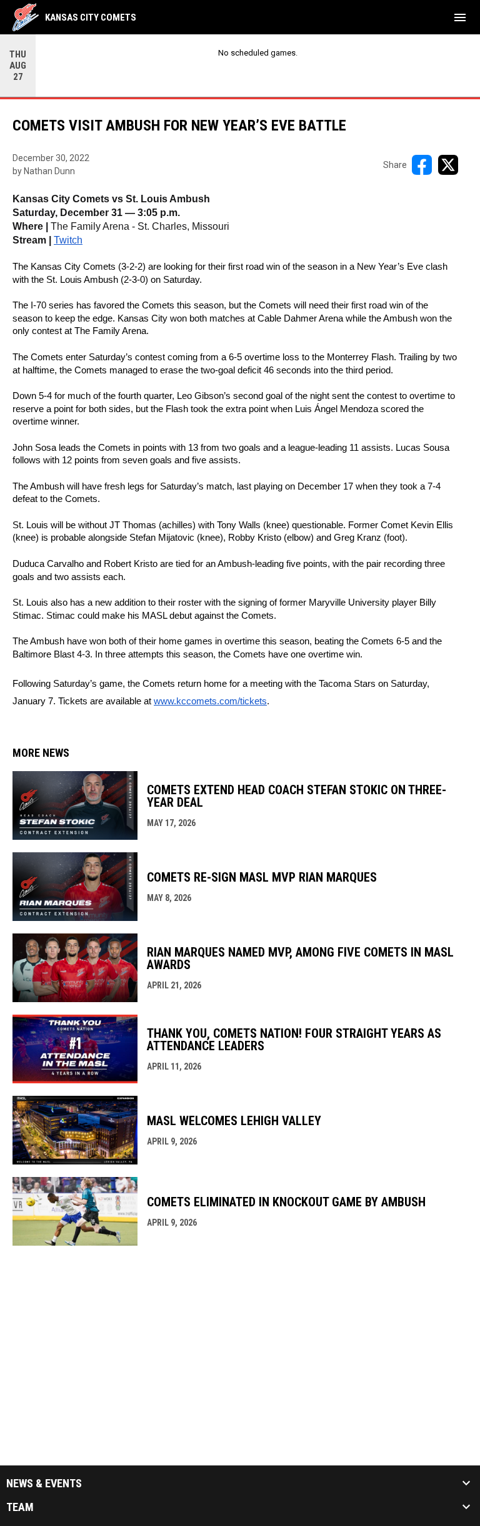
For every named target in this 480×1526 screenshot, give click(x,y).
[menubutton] (460, 17)
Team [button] (20, 1507)
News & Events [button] (44, 1483)
